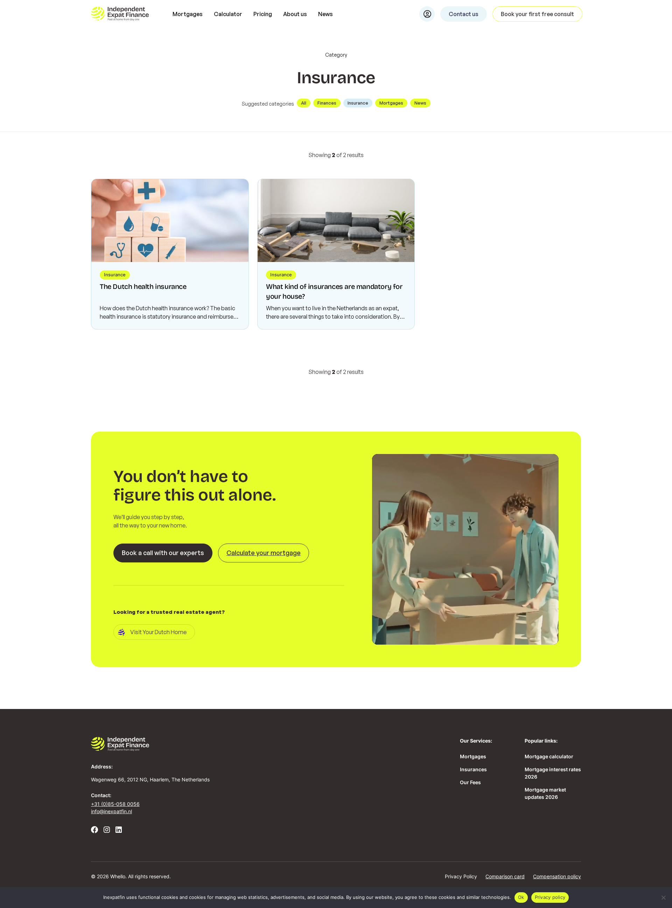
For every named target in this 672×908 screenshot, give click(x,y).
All (303, 103)
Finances (326, 103)
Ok (521, 897)
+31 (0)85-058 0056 (115, 804)
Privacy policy (550, 897)
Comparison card (505, 876)
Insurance (358, 103)
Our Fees (470, 782)
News (325, 13)
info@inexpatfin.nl (111, 811)
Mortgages (188, 13)
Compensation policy (557, 876)
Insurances (473, 769)
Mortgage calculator (549, 756)
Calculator (228, 13)
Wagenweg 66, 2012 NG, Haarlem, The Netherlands (150, 779)
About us (295, 13)
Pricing (262, 13)
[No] (663, 897)
